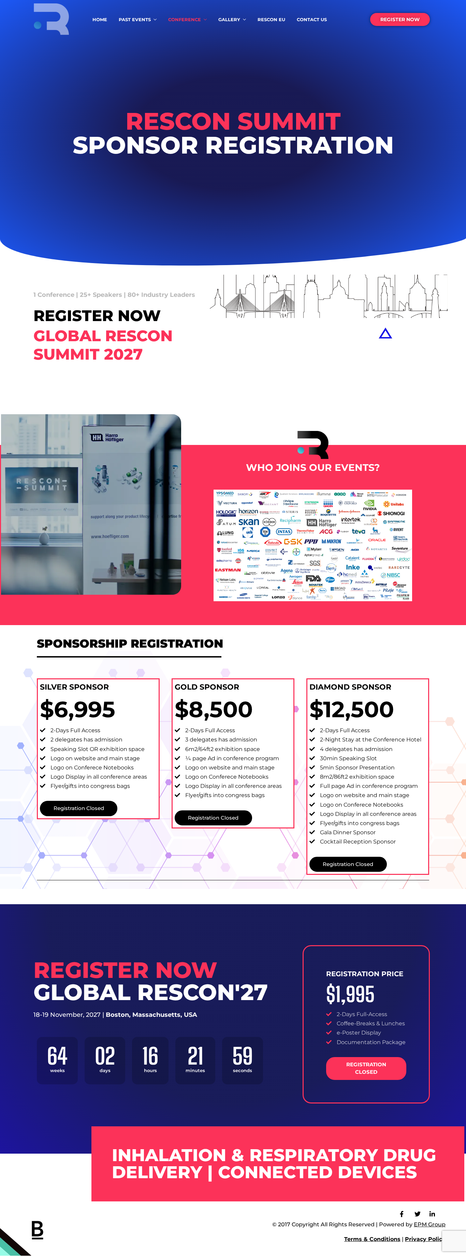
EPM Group (430, 1224)
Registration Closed (79, 808)
